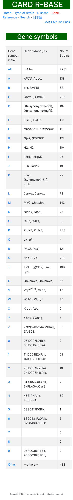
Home (7, 13)
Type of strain (24, 13)
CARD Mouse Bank (57, 22)
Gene (55, 13)
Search (25, 17)
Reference (10, 17)
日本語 (37, 17)
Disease (42, 13)
